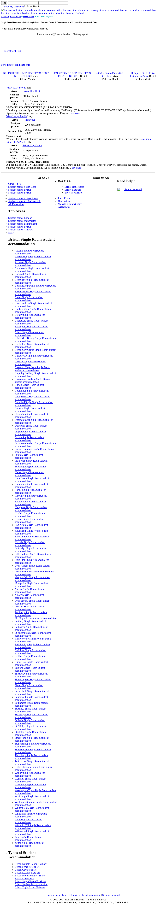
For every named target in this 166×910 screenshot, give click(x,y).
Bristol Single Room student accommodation (29, 334)
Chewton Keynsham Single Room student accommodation (32, 369)
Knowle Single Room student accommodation (30, 544)
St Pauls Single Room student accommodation (30, 722)
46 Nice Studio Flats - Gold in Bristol (110, 74)
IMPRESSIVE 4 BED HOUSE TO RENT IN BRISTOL (72, 74)
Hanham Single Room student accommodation (30, 491)
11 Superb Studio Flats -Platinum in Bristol (142, 74)
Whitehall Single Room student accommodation (31, 815)
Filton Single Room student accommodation (29, 456)
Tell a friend (74, 895)
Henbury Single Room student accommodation (30, 503)
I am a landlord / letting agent (71, 34)
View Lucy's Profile (16, 116)
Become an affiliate (56, 895)
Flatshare (5, 16)
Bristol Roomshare (24, 878)
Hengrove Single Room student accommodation (31, 509)
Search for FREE (13, 50)
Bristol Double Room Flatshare (31, 864)
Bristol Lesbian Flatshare (27, 872)
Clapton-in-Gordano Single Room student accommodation (32, 380)
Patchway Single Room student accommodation (31, 614)
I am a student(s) (46, 34)
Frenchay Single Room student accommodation (30, 468)
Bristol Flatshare (73, 189)
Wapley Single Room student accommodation (30, 774)
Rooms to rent (28, 16)
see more (75, 113)
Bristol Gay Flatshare (25, 869)
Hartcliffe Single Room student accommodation (31, 497)
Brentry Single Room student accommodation (30, 316)
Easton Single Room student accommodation (29, 439)
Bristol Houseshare (74, 186)
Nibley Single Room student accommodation (29, 596)
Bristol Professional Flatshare (30, 875)
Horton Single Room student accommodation (29, 520)
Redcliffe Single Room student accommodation (30, 652)
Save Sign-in (33, 6)
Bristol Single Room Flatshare (30, 881)
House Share (15, 16)
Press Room (64, 198)
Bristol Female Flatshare (27, 866)
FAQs (11, 232)
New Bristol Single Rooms (15, 64)
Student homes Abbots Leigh (23, 198)
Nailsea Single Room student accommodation (29, 590)
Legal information (91, 895)
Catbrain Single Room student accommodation (30, 363)
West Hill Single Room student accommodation (30, 786)
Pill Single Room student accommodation (36, 618)
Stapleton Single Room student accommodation (30, 733)
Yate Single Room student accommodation (28, 838)
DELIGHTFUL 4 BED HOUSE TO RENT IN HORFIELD (26, 74)
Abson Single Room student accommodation (29, 252)
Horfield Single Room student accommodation (30, 514)
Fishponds (30, 119)
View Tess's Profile (16, 87)
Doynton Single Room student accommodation (30, 433)
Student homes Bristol (19, 189)
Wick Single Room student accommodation (28, 821)
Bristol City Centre (32, 91)
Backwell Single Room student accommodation (31, 275)
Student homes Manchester (22, 220)
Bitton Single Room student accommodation (29, 299)
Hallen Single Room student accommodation (29, 474)
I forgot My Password (12, 6)
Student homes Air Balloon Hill (24, 201)
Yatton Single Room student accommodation (29, 844)
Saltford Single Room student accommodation (30, 669)
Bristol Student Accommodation (31, 884)
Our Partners (64, 201)
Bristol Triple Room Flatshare (30, 887)
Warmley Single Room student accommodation (30, 780)
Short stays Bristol (74, 192)
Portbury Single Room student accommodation (30, 622)
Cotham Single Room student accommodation (30, 409)
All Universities (16, 204)
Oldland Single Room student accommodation (30, 608)
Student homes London (20, 218)
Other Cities (14, 183)
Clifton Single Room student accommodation (29, 386)
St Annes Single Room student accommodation (30, 710)
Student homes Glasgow (20, 229)
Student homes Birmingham (22, 223)
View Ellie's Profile (16, 142)
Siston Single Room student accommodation (29, 687)
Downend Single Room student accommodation (31, 427)
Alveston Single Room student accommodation (30, 264)
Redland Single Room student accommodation (30, 657)
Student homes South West (22, 186)
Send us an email (133, 189)
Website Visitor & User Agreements (70, 205)
